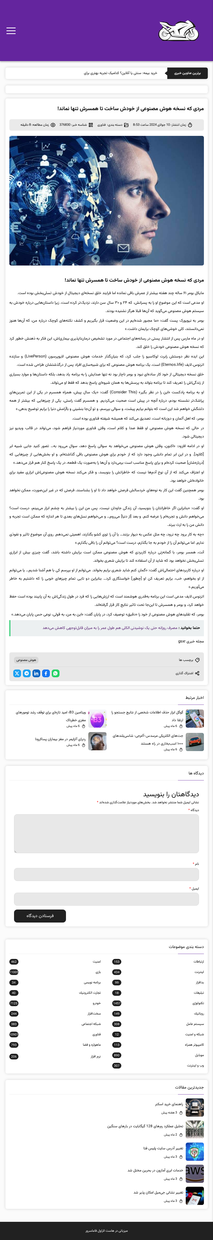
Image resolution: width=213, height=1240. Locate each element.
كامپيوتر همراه (159, 1044)
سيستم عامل (159, 1024)
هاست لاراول (106, 1231)
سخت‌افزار (56, 1013)
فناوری (101, 125)
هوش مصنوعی (26, 660)
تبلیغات (159, 993)
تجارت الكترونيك (56, 993)
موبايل (159, 1055)
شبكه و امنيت (159, 1034)
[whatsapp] (55, 673)
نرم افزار (56, 1056)
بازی (55, 972)
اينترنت (159, 972)
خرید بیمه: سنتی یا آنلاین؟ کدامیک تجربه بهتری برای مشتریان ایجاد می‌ (107, 73)
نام (196, 864)
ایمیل (194, 888)
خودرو (55, 1003)
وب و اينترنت (159, 1065)
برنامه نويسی (56, 982)
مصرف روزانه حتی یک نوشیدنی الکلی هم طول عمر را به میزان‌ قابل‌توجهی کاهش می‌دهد (110, 628)
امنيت (56, 961)
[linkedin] (36, 673)
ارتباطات (159, 961)
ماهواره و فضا (56, 1044)
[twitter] (17, 673)
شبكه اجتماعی (56, 1024)
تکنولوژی (158, 1003)
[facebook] (46, 673)
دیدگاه (193, 810)
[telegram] (27, 673)
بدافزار (159, 982)
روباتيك (159, 1013)
